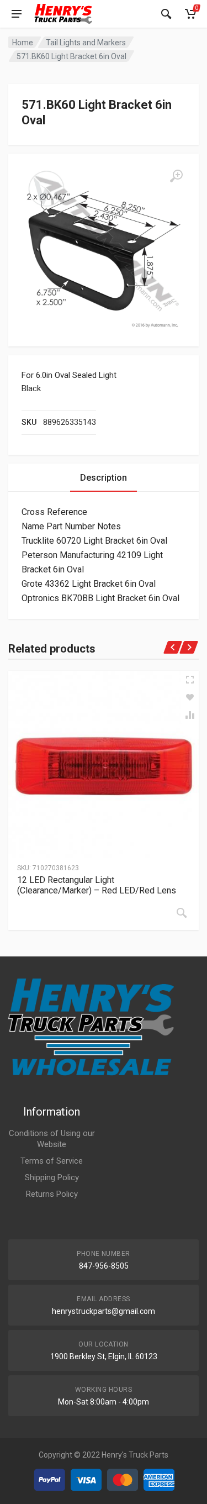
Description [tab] (103, 477)
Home (22, 42)
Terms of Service (51, 1161)
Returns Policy (52, 1194)
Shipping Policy (52, 1177)
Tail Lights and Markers (86, 42)
